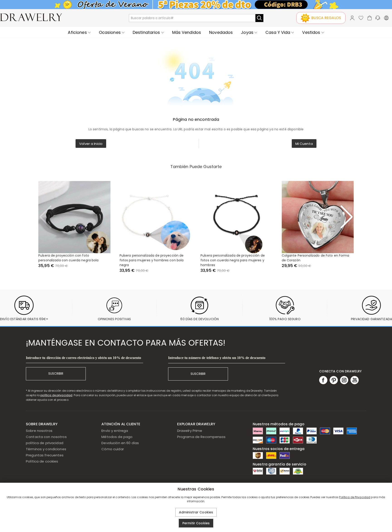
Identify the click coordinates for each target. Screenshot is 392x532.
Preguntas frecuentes (45, 455)
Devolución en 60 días (120, 442)
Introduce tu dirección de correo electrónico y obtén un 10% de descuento (83, 358)
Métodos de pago (116, 436)
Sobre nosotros (39, 430)
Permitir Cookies (196, 523)
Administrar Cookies (196, 512)
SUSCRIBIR (55, 373)
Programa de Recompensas (201, 436)
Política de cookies (42, 461)
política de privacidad (56, 395)
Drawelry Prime (189, 430)
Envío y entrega (114, 430)
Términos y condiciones (46, 449)
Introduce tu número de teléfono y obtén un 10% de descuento (217, 358)
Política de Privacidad (354, 497)
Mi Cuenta (304, 143)
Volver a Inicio (91, 143)
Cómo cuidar (112, 449)
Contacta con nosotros (46, 436)
